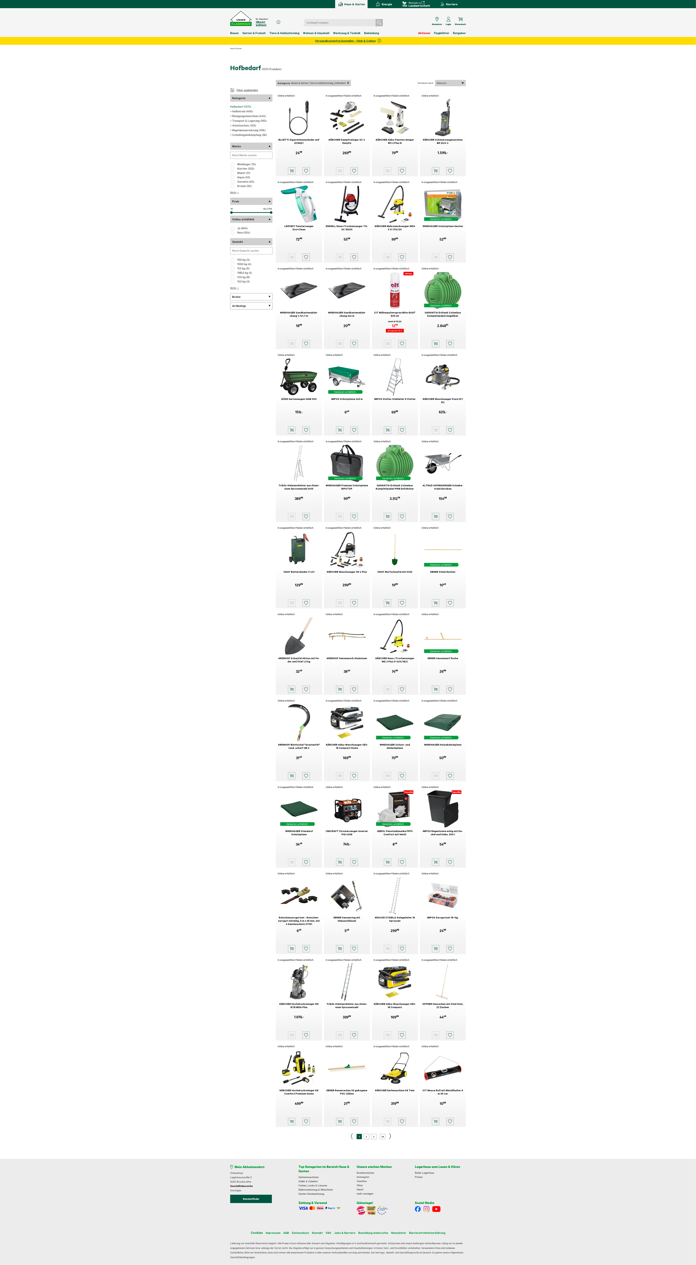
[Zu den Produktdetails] (339, 170)
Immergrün (363, 1177)
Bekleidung (371, 33)
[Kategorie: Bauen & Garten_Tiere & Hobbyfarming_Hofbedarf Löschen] (348, 83)
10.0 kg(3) (243, 259)
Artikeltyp (239, 306)
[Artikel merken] (306, 170)
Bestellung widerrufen (373, 1233)
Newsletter (398, 1233)
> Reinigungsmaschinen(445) (248, 116)
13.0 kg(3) (243, 281)
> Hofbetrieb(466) (241, 111)
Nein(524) (243, 232)
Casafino (362, 1181)
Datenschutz (300, 1233)
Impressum (273, 1233)
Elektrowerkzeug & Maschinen (316, 1189)
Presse (418, 1177)
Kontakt (317, 1233)
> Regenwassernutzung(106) (247, 130)
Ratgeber (459, 33)
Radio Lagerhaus (424, 1172)
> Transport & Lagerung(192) (248, 120)
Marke (236, 146)
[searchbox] (251, 155)
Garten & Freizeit (254, 33)
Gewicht (237, 242)
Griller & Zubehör (308, 1181)
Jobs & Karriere (344, 1233)
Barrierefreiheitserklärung (427, 1233)
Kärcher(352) (245, 168)
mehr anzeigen (365, 1193)
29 (382, 1136)
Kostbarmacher (365, 1172)
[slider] (231, 212)
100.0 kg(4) (244, 264)
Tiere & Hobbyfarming (284, 33)
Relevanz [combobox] (441, 83)
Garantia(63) (245, 181)
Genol (360, 1189)
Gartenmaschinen (309, 1177)
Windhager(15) (246, 164)
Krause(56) (244, 186)
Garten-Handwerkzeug (311, 1193)
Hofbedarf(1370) (240, 106)
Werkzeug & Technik (347, 33)
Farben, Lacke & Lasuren (313, 1185)
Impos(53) (243, 177)
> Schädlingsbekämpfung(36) (248, 135)
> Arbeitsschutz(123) (243, 125)
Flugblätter (441, 33)
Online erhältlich (243, 219)
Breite (236, 297)
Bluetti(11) (243, 173)
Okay (360, 1185)
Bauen (234, 33)
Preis (235, 201)
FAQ (328, 1233)
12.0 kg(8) (243, 277)
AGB (286, 1233)
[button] (241, 18)
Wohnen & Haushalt (316, 33)
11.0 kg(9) (243, 268)
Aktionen (424, 33)
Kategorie (238, 98)
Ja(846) (242, 228)
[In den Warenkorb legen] (291, 170)
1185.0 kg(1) (244, 272)
